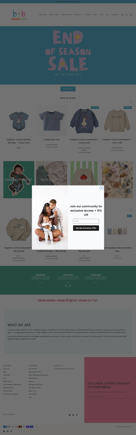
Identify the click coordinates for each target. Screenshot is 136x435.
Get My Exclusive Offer (86, 228)
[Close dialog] (101, 188)
